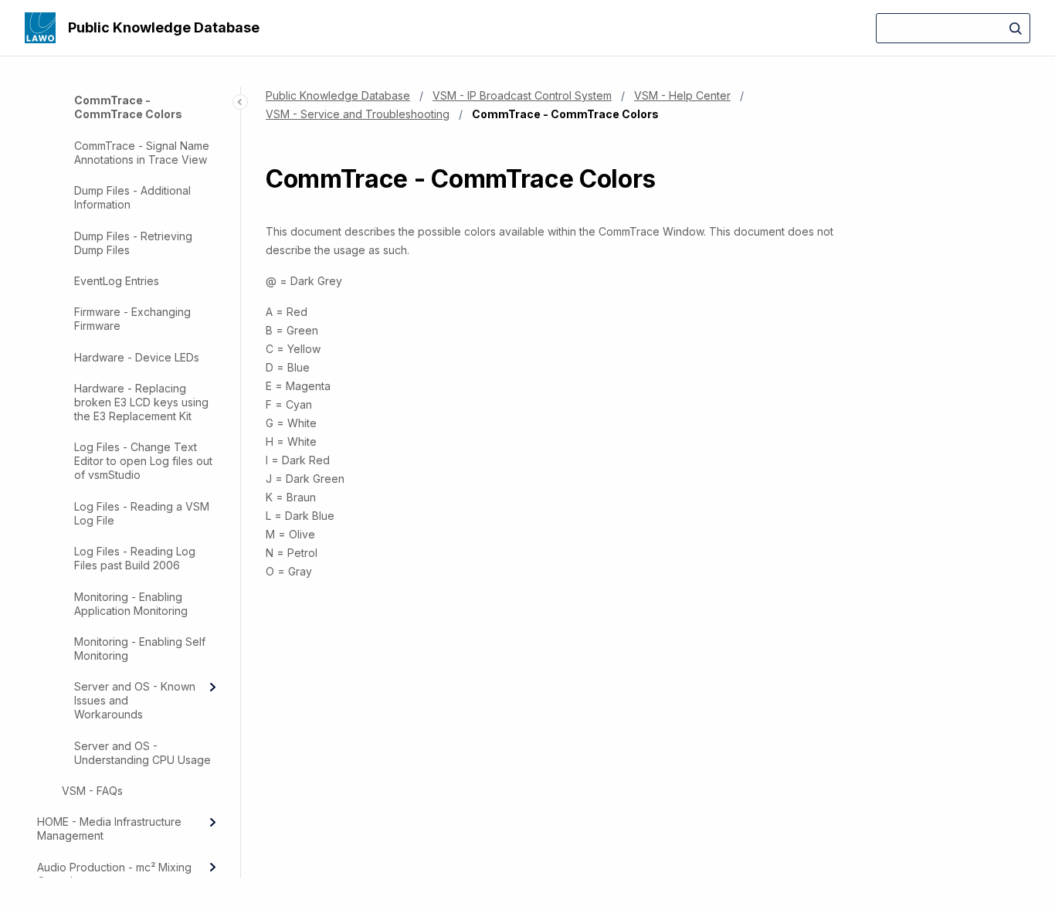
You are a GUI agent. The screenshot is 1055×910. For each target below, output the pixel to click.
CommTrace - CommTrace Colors (128, 107)
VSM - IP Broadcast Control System (522, 95)
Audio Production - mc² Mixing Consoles (114, 874)
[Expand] (212, 686)
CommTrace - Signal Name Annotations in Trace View (141, 152)
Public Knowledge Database (164, 27)
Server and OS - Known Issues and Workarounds (134, 700)
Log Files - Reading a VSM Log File (141, 513)
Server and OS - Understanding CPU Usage (142, 752)
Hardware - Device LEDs (136, 357)
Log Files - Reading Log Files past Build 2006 (134, 558)
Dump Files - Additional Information (132, 197)
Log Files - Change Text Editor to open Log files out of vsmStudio (143, 460)
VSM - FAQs (92, 790)
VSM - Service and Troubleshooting (357, 114)
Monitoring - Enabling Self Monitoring (139, 648)
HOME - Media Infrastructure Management (109, 828)
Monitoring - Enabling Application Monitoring (131, 603)
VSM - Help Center (682, 95)
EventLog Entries (116, 280)
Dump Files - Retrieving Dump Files (133, 242)
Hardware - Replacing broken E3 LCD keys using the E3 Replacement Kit (141, 402)
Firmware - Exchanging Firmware (132, 318)
